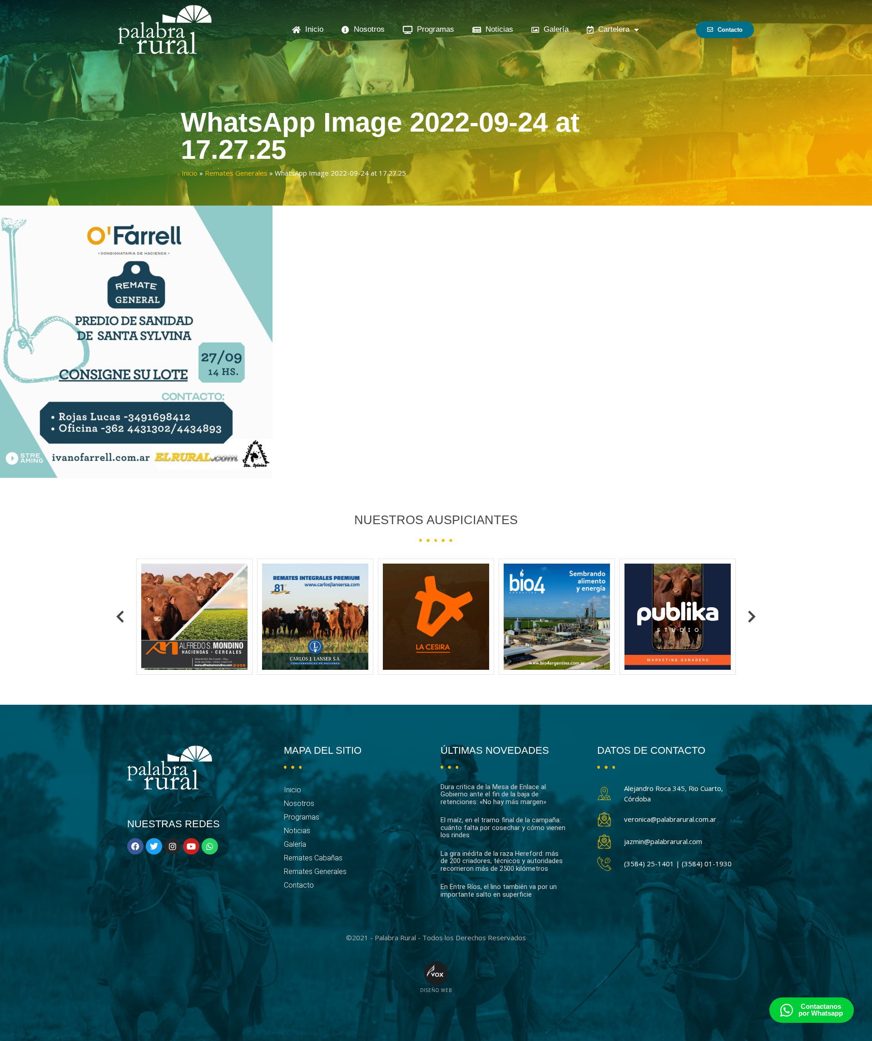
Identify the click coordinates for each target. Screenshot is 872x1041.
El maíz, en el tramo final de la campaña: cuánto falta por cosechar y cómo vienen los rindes (503, 827)
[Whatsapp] (210, 846)
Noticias (497, 29)
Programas (433, 29)
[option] (194, 617)
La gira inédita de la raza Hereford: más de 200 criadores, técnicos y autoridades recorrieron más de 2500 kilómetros (502, 861)
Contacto (299, 885)
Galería (554, 29)
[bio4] (436, 617)
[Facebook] (135, 846)
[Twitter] (154, 846)
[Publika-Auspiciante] (557, 617)
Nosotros (367, 29)
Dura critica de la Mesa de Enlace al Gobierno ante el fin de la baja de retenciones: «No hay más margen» (493, 794)
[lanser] (194, 617)
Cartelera (611, 29)
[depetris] (677, 617)
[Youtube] (191, 846)
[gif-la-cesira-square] (315, 617)
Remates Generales (236, 172)
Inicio (312, 29)
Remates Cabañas (313, 858)
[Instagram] (172, 846)
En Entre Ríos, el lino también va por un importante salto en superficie (499, 891)
